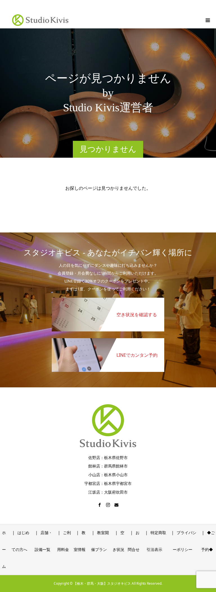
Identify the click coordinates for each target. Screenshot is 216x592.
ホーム (4, 549)
